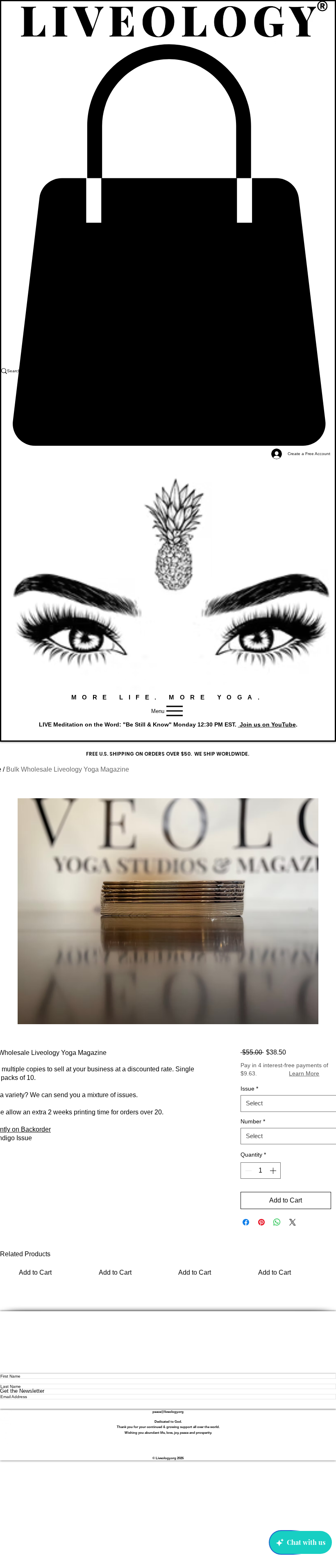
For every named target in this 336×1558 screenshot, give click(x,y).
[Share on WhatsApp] (277, 1222)
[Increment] (273, 1170)
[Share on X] (292, 1222)
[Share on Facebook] (246, 1222)
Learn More (304, 1073)
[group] (168, 1270)
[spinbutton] (260, 1170)
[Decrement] (247, 1170)
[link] (168, 245)
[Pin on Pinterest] (261, 1222)
